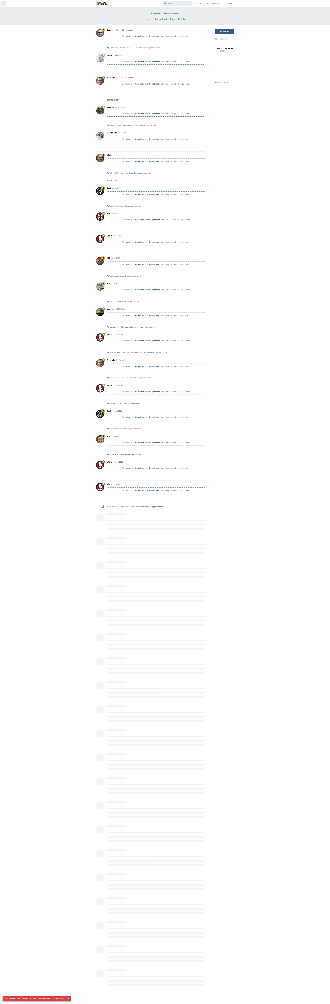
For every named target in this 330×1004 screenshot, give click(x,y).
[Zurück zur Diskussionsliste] (3, 3)
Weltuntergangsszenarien (151, 506)
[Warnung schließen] (68, 998)
